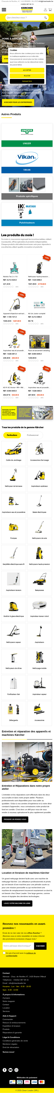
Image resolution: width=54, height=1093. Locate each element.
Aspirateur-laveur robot (39, 616)
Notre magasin (9, 1001)
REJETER (27, 76)
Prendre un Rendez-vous (15, 819)
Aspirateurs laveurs (13, 590)
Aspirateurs (39, 642)
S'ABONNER (40, 946)
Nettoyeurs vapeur (13, 642)
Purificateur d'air (13, 694)
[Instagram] (16, 1070)
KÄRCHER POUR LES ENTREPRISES (18, 102)
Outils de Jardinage (13, 460)
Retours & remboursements (14, 1023)
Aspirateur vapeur (40, 694)
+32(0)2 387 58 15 (27, 4)
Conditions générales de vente (15, 1041)
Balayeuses (39, 590)
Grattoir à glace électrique (14, 616)
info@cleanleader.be (45, 1)
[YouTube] (10, 1070)
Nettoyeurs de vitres (14, 668)
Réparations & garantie (12, 1032)
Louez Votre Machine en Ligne (17, 903)
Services (6, 1011)
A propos (6, 998)
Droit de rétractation (11, 1047)
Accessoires (39, 720)
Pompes (13, 538)
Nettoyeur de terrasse (13, 486)
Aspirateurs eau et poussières (13, 512)
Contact (6, 1004)
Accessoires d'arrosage (39, 460)
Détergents (13, 720)
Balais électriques (39, 512)
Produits (6, 1029)
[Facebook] (5, 1070)
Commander (8, 1019)
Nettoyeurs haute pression (39, 564)
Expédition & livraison (11, 1026)
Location (6, 1008)
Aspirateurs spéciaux (39, 486)
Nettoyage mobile (39, 668)
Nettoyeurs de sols (39, 538)
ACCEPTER (27, 70)
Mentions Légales (10, 1044)
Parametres (27, 81)
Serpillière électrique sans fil (13, 564)
